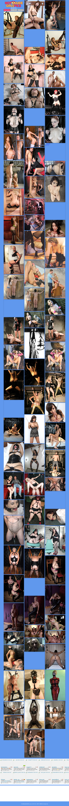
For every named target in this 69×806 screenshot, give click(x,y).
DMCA (41, 803)
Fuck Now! (20, 10)
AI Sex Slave (7, 10)
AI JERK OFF (14, 10)
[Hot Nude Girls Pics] (14, 4)
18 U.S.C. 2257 (35, 803)
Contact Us (45, 803)
